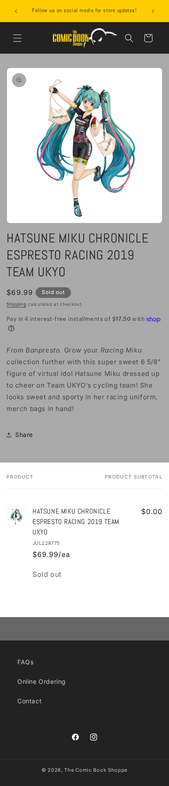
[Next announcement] (152, 11)
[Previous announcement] (16, 11)
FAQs (25, 662)
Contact (29, 701)
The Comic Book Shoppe (95, 770)
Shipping (16, 304)
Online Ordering (41, 681)
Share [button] (24, 434)
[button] (17, 38)
